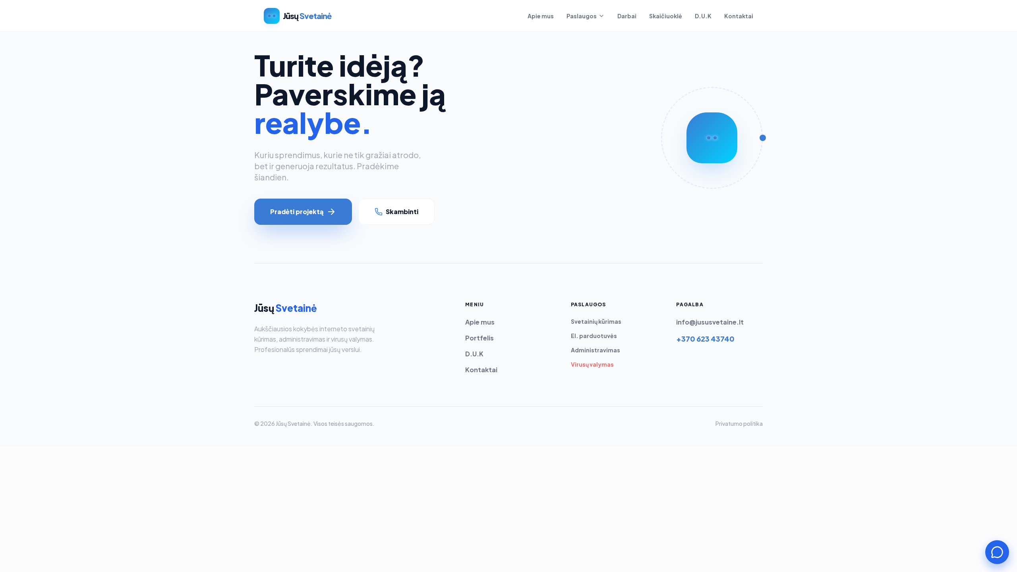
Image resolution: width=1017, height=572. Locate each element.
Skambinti (402, 211)
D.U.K (703, 15)
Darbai (626, 15)
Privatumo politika (739, 423)
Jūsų (285, 308)
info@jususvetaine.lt (710, 322)
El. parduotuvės (594, 335)
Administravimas (595, 350)
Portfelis (479, 338)
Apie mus (541, 15)
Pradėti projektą (296, 211)
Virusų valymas (592, 364)
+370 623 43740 (705, 338)
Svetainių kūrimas (596, 321)
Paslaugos (582, 15)
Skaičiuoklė (665, 15)
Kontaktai (738, 15)
